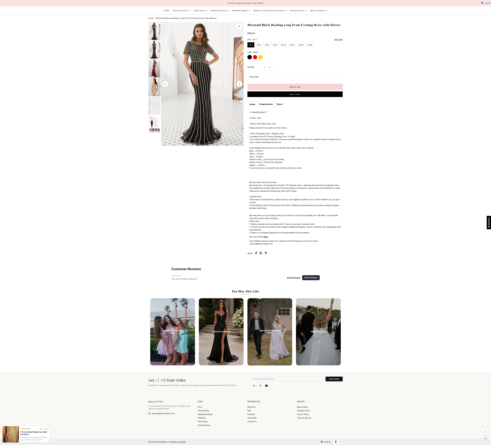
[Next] (239, 84)
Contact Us (252, 421)
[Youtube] (266, 385)
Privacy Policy (303, 414)
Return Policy (302, 407)
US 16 (310, 45)
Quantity (251, 67)
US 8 (275, 45)
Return (280, 104)
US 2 (251, 45)
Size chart (338, 40)
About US (251, 407)
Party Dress (203, 421)
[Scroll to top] (485, 438)
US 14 (301, 45)
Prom (200, 407)
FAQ (249, 410)
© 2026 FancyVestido (158, 442)
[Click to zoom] (239, 26)
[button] (293, 278)
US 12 (292, 45)
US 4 (259, 45)
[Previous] (165, 84)
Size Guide (251, 418)
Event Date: (254, 77)
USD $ (487, 3)
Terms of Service (304, 418)
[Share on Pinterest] (266, 253)
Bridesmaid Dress (205, 414)
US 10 (283, 45)
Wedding (201, 418)
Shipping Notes (266, 104)
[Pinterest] (260, 385)
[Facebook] (254, 385)
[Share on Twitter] (260, 253)
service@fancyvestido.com (163, 413)
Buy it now (295, 94)
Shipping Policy (303, 410)
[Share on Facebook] (256, 253)
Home (151, 18)
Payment (251, 414)
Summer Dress (204, 425)
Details (252, 104)
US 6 (267, 45)
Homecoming (203, 410)
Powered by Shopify (177, 442)
